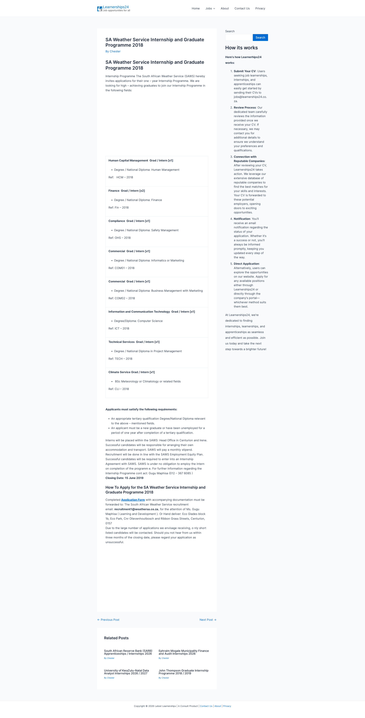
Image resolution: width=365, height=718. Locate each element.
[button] (213, 8)
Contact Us (242, 8)
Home (196, 8)
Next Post (208, 619)
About (225, 8)
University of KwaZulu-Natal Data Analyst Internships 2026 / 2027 (126, 672)
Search (230, 31)
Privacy (260, 8)
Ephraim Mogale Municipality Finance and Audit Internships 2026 (184, 652)
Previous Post (108, 619)
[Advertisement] (157, 131)
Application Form (133, 499)
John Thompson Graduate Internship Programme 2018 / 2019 (183, 672)
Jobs (208, 8)
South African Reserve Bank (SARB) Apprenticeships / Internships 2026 (128, 652)
